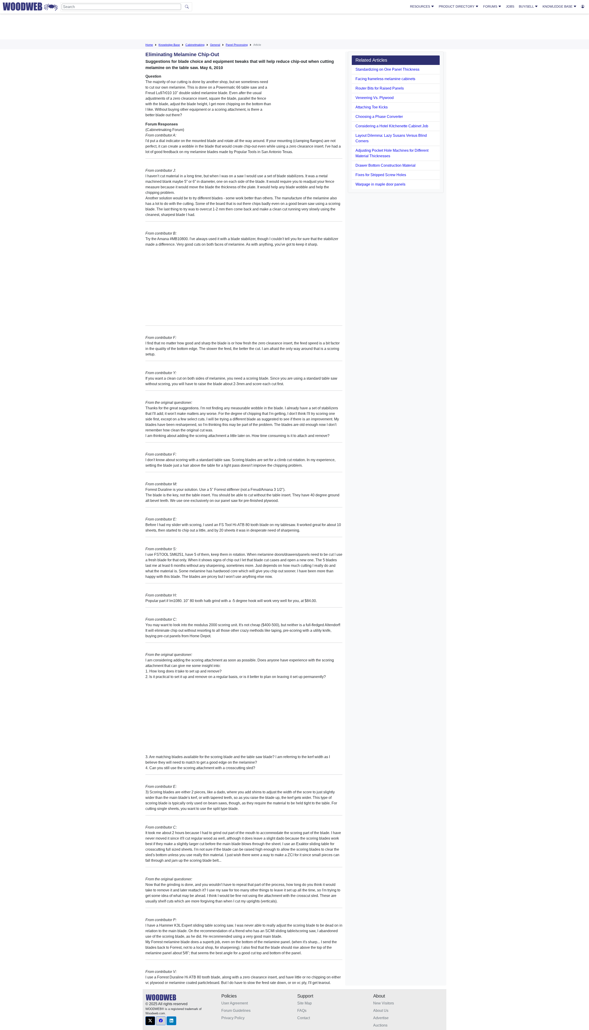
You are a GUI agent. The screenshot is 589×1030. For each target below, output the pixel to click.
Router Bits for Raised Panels (379, 88)
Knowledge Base (558, 6)
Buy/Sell (527, 6)
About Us (380, 1011)
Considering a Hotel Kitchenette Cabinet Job (391, 126)
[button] (150, 1020)
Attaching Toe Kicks (371, 107)
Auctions (380, 1025)
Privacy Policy (233, 1018)
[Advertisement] (294, 27)
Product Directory (457, 6)
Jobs (510, 6)
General (215, 45)
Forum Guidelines (236, 1011)
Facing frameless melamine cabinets (385, 79)
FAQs (301, 1011)
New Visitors (383, 1003)
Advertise (381, 1018)
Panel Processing (237, 45)
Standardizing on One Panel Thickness (387, 69)
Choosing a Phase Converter (379, 117)
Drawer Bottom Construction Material (385, 165)
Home (149, 45)
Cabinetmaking (195, 45)
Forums (490, 6)
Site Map (304, 1003)
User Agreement (234, 1003)
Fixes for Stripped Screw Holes (380, 175)
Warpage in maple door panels (380, 184)
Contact (303, 1018)
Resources (420, 6)
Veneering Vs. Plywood (374, 98)
